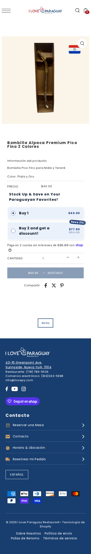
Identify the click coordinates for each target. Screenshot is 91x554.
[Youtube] (14, 388)
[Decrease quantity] (68, 257)
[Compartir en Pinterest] (62, 285)
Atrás (46, 323)
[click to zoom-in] (82, 43)
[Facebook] (7, 388)
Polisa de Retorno (25, 538)
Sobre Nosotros (28, 533)
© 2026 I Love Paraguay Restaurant (33, 522)
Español (17, 474)
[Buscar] (77, 10)
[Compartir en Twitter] (54, 285)
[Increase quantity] (78, 257)
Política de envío (58, 533)
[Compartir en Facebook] (46, 285)
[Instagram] (23, 388)
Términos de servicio (60, 538)
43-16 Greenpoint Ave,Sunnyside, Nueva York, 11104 (28, 364)
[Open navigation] (7, 11)
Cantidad (15, 258)
